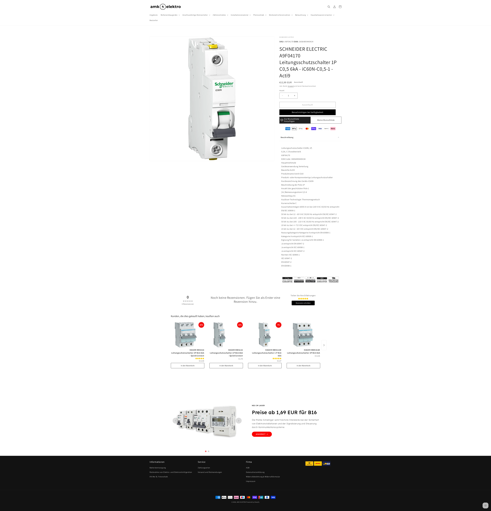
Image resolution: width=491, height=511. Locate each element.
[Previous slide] (175, 421)
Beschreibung (287, 137)
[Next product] (324, 345)
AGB (247, 468)
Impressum (250, 481)
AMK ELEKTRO (241, 502)
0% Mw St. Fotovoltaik (159, 476)
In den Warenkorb (187, 365)
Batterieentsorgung (158, 468)
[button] (170, 15)
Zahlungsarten (204, 468)
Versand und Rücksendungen (210, 472)
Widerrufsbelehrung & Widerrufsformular (263, 476)
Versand (291, 86)
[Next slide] (239, 421)
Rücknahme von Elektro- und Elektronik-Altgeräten (171, 472)
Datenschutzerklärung (255, 472)
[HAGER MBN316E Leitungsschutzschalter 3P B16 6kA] (303, 335)
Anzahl (281, 90)
